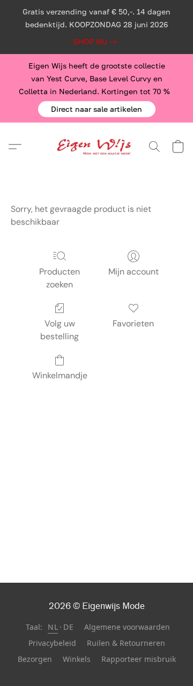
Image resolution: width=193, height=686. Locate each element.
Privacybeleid (52, 643)
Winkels (77, 659)
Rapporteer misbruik (138, 659)
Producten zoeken (59, 278)
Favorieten (133, 323)
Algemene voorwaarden (127, 627)
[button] (96, 109)
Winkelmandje (59, 375)
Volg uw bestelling (59, 330)
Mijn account (133, 271)
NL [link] (53, 627)
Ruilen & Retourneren (126, 643)
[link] (97, 41)
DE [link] (68, 627)
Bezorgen (35, 659)
